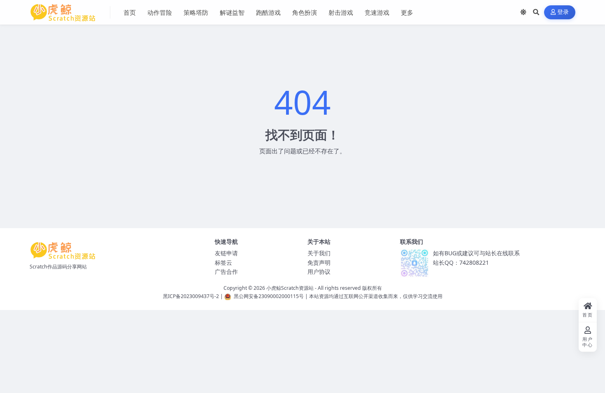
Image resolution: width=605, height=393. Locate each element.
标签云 (223, 262)
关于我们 (318, 253)
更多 (407, 12)
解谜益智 (232, 12)
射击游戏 (340, 12)
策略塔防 (196, 12)
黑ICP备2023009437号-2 (191, 296)
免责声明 (318, 262)
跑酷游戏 (268, 12)
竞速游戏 (377, 12)
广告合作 (226, 271)
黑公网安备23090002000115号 (269, 296)
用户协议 (318, 271)
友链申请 (226, 253)
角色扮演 (304, 12)
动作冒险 (159, 12)
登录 (563, 12)
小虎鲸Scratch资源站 (290, 287)
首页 (129, 12)
